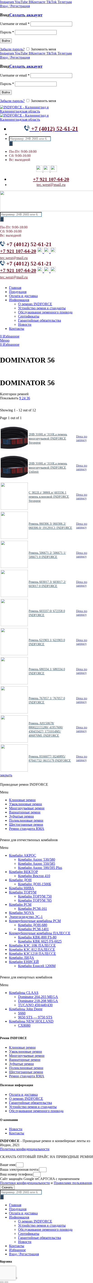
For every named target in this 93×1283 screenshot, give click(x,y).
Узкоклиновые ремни (25, 804)
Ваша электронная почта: (19, 1169)
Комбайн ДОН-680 (32, 925)
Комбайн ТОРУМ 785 (35, 900)
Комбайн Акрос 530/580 (36, 859)
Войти (6, 41)
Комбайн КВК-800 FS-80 (37, 937)
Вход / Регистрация (24, 1254)
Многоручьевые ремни (26, 808)
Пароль (7, 32)
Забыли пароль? (12, 49)
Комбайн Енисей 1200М (37, 966)
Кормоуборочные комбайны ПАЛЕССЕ (39, 933)
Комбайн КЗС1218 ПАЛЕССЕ (32, 953)
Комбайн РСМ (20, 904)
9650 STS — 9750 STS (35, 1017)
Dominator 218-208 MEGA (38, 1001)
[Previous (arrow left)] (2, 1282)
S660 (22, 1013)
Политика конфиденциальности (24, 1149)
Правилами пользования (73, 1183)
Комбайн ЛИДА (21, 958)
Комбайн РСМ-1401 (33, 929)
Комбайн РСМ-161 (32, 908)
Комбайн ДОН (20, 880)
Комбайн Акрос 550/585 (36, 863)
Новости (15, 1129)
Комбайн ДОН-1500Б (34, 884)
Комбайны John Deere (25, 1009)
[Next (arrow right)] (6, 1282)
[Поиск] (11, 143)
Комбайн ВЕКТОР (23, 872)
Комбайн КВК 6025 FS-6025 (40, 941)
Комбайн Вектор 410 (34, 876)
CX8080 (24, 1025)
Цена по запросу (81, 438)
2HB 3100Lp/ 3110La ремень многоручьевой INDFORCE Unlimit (48, 467)
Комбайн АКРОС (22, 855)
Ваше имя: (8, 1165)
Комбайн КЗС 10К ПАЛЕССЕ (32, 945)
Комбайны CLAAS (23, 993)
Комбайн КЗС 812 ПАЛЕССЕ (32, 949)
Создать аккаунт (25, 15)
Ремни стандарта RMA (26, 828)
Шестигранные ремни (26, 824)
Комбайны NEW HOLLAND (31, 1021)
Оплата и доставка (23, 1094)
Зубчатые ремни (21, 816)
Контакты (16, 1133)
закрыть (6, 775)
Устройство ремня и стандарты (33, 1107)
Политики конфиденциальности (25, 1183)
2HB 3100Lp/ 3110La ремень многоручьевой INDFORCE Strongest (48, 438)
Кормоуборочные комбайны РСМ (35, 921)
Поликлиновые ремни (26, 820)
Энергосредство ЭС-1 (26, 917)
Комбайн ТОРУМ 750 (35, 896)
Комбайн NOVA (21, 913)
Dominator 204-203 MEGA (38, 997)
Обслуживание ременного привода (36, 1111)
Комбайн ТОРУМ (22, 892)
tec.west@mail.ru (51, 184)
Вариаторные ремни (24, 812)
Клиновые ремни (22, 800)
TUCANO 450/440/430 (35, 1005)
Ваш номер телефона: (16, 1174)
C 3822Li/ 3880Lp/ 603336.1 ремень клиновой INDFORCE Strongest (49, 497)
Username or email (15, 24)
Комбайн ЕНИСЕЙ (24, 962)
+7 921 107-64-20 (51, 179)
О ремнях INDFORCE (26, 1098)
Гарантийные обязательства (30, 1103)
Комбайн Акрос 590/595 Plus (40, 868)
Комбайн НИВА (21, 888)
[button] (46, 792)
